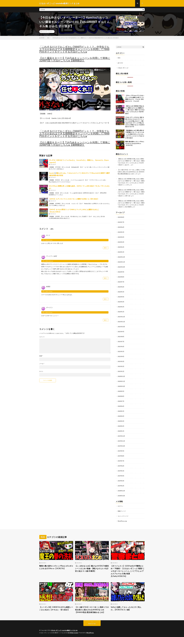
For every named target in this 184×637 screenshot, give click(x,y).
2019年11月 (121, 441)
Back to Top (92, 623)
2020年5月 (121, 411)
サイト (41, 371)
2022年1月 (121, 311)
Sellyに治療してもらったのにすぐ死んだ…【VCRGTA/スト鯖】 (126, 608)
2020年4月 (121, 416)
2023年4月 (121, 237)
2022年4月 (121, 297)
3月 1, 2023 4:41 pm (47, 312)
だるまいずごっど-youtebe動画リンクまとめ (64, 630)
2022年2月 (121, 307)
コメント (42, 336)
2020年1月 (121, 431)
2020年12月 (121, 376)
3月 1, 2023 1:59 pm (47, 291)
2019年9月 (121, 451)
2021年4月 (121, 356)
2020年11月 (121, 381)
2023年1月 (121, 252)
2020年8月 (121, 396)
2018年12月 (121, 491)
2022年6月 (121, 287)
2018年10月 (121, 495)
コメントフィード (123, 516)
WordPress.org (122, 521)
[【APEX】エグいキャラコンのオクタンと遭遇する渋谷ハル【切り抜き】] (43, 202)
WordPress (90, 632)
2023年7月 (121, 222)
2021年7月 (121, 341)
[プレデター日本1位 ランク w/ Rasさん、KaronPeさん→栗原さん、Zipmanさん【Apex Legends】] (43, 163)
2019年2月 (121, 486)
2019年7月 (121, 461)
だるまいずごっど (123, 68)
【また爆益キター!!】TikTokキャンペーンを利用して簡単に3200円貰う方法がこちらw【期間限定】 (74, 59)
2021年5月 (121, 351)
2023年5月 (121, 232)
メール (41, 363)
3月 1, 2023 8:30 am (47, 240)
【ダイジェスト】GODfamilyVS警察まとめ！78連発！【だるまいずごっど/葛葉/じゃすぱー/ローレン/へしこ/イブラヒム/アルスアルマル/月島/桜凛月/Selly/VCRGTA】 (127, 571)
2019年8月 (121, 456)
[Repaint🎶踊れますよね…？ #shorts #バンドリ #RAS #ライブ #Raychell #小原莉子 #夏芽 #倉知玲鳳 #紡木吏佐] (43, 176)
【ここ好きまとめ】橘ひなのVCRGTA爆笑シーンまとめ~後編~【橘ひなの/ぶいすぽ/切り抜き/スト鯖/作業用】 (92, 568)
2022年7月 (121, 282)
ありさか (120, 63)
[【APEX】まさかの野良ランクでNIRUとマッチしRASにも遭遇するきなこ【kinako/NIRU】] (43, 212)
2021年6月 (121, 346)
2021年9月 (121, 331)
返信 (105, 247)
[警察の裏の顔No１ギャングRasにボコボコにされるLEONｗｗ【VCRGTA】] (120, 145)
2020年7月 (121, 401)
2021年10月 (121, 326)
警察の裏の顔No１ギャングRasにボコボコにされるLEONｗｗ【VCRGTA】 (134, 143)
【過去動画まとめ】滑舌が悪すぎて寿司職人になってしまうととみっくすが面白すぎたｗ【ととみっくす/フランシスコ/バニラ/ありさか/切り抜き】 (134, 134)
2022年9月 (121, 272)
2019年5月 (121, 471)
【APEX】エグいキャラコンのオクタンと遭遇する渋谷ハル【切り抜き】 (74, 199)
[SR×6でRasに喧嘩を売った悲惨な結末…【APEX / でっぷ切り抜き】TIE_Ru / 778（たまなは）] (43, 189)
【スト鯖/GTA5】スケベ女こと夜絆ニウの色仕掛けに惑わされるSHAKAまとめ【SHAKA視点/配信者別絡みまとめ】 (131, 172)
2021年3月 (121, 361)
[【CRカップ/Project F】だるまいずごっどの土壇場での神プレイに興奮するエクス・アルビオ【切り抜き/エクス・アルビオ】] (120, 99)
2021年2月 (121, 366)
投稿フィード (122, 511)
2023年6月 (121, 227)
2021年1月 (121, 371)
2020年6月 (121, 406)
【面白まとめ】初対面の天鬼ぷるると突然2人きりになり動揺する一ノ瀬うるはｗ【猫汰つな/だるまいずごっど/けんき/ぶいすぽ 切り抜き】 (135, 109)
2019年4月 (121, 476)
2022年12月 (121, 257)
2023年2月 (121, 247)
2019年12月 (121, 436)
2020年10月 (121, 386)
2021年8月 (121, 336)
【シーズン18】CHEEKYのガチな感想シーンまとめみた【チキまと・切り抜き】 (56, 608)
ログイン (120, 506)
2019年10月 (121, 446)
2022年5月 (121, 292)
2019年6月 (121, 466)
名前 (41, 356)
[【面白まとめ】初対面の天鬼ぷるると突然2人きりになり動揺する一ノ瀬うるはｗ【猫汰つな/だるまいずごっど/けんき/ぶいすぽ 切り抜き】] (120, 109)
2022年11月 (121, 262)
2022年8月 (121, 277)
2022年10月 (121, 267)
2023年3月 (121, 242)
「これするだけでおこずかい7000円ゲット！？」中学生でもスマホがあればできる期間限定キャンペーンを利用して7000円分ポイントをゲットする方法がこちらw (74, 49)
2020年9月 (121, 391)
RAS (51, 31)
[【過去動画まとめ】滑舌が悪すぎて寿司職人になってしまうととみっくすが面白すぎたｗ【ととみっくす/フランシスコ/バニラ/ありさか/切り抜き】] (120, 134)
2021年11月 (121, 321)
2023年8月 (121, 217)
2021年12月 (121, 316)
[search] (143, 9)
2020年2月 (121, 426)
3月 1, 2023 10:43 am (47, 261)
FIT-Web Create (73, 632)
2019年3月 (121, 481)
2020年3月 (121, 421)
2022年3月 (121, 302)
